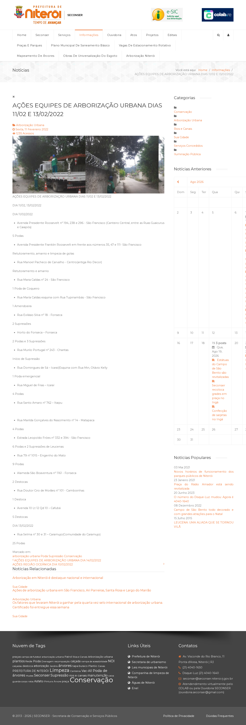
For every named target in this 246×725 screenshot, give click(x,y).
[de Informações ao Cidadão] (167, 14)
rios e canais (78, 675)
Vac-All (86, 671)
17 (191, 343)
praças (16, 656)
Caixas (101, 666)
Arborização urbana (100, 656)
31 (191, 439)
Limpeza (59, 670)
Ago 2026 (197, 182)
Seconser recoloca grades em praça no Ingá (219, 394)
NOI (111, 661)
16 (178, 343)
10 (191, 333)
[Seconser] (72, 15)
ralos (30, 681)
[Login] (228, 35)
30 (179, 439)
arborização (41, 666)
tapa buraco (80, 665)
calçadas (17, 666)
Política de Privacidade (178, 716)
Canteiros (75, 671)
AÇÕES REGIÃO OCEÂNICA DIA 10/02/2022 (42, 564)
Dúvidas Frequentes (220, 716)
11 (203, 333)
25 (203, 429)
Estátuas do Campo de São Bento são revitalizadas (220, 368)
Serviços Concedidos (188, 145)
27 (236, 429)
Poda (44, 556)
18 (203, 343)
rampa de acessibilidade (94, 661)
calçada (76, 661)
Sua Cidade (19, 587)
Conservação (73, 556)
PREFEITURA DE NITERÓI (30, 671)
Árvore (57, 681)
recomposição (62, 661)
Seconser (42, 675)
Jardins (54, 666)
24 (192, 429)
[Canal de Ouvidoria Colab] (218, 14)
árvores (65, 665)
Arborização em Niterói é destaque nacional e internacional (57, 578)
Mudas (29, 675)
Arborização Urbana (30, 125)
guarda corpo (19, 681)
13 (236, 333)
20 (236, 343)
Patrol (68, 656)
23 (178, 429)
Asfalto (38, 681)
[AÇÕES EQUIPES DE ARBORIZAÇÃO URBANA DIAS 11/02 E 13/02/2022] (88, 164)
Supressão (56, 556)
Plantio (92, 665)
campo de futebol (31, 656)
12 (213, 333)
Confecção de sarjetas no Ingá (219, 415)
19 (220, 381)
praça (65, 681)
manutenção (97, 675)
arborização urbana (26, 556)
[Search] (218, 35)
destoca (27, 665)
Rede (28, 661)
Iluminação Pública (187, 154)
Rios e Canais (183, 129)
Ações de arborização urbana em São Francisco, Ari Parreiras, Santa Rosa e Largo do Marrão (81, 590)
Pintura (48, 681)
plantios (18, 661)
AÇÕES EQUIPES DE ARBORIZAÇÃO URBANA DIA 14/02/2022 (57, 560)
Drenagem (48, 661)
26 (213, 429)
